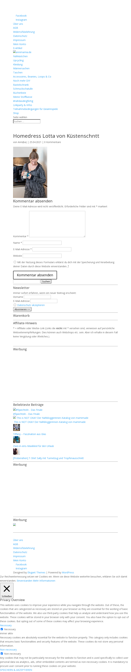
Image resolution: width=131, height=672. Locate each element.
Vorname (18, 296)
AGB (15, 27)
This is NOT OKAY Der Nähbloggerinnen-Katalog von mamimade (49, 422)
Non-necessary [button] (8, 649)
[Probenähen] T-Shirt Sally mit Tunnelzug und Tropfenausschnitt (48, 458)
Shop (16, 113)
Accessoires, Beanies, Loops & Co (32, 76)
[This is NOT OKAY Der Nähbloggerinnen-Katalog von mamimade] (50, 417)
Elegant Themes (36, 572)
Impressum (19, 40)
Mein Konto (19, 44)
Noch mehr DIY (21, 80)
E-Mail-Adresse (22, 249)
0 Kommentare (52, 142)
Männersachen (21, 68)
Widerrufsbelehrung (24, 31)
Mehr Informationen (44, 580)
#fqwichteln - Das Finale (26, 414)
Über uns (18, 23)
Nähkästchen (20, 56)
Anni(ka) (22, 142)
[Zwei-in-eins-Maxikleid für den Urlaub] (16, 442)
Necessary (10, 629)
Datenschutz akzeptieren (31, 305)
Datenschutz (20, 36)
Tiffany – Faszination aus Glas (29, 434)
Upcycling (18, 60)
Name (17, 242)
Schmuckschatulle (23, 88)
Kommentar (20, 236)
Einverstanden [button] (24, 580)
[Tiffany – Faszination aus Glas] (16, 430)
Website (17, 255)
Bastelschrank (21, 84)
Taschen (18, 72)
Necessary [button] (6, 625)
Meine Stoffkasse (22, 96)
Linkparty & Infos (22, 105)
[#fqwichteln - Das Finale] (27, 409)
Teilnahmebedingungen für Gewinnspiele (35, 109)
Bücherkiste (19, 92)
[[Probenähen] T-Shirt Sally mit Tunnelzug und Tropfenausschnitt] (16, 454)
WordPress (68, 572)
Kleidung (18, 64)
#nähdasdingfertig (23, 101)
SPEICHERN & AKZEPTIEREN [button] (16, 669)
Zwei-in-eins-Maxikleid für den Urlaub (33, 446)
